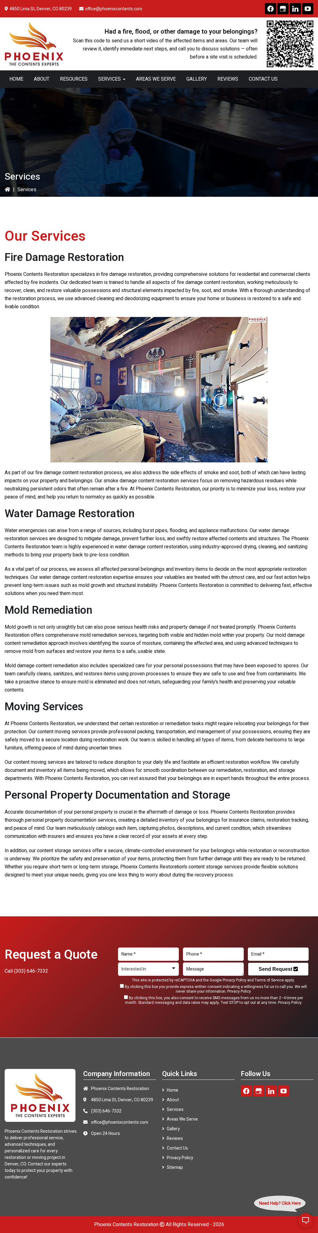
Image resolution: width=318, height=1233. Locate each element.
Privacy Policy (234, 980)
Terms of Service (269, 980)
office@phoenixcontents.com (113, 9)
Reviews (175, 1138)
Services (175, 1109)
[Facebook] (270, 8)
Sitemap (175, 1167)
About (173, 1100)
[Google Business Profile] (282, 8)
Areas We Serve (182, 1119)
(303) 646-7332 (31, 971)
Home (172, 1090)
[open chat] (305, 1220)
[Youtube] (307, 8)
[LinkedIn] (295, 8)
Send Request (276, 969)
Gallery (173, 1129)
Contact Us (177, 1148)
